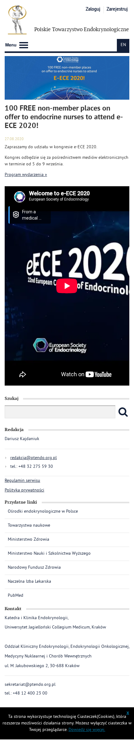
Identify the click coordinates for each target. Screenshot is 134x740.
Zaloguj (93, 9)
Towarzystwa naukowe (29, 525)
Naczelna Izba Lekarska (29, 581)
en (123, 45)
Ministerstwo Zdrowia (28, 539)
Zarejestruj (117, 9)
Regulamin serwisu (22, 480)
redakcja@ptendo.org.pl (33, 458)
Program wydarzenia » (26, 175)
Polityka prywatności (24, 490)
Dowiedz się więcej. (87, 730)
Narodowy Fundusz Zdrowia (34, 567)
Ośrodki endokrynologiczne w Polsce (43, 512)
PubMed (15, 595)
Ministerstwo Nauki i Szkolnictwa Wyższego (49, 553)
